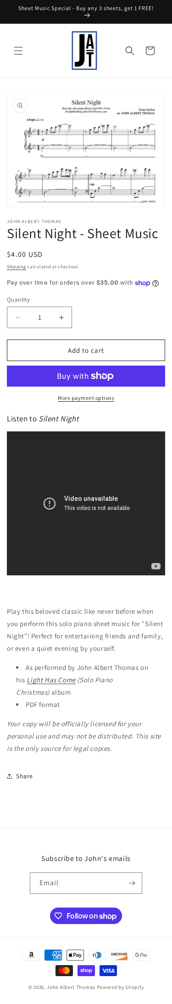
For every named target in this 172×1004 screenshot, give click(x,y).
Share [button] (24, 776)
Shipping (16, 267)
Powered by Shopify (120, 987)
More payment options (86, 397)
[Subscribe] (132, 883)
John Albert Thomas (71, 987)
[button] (18, 51)
